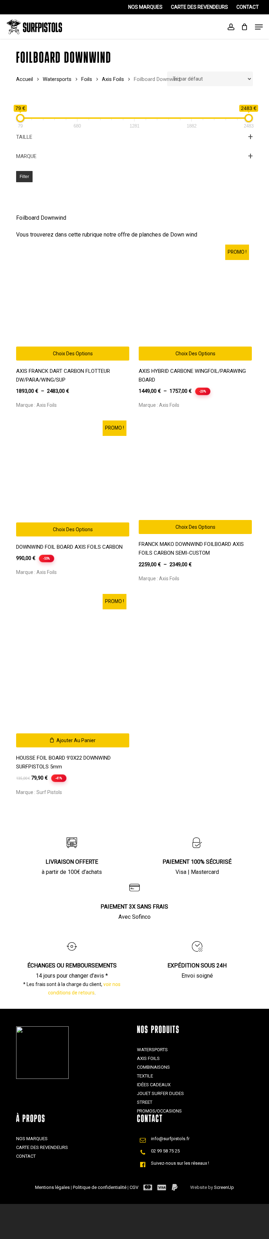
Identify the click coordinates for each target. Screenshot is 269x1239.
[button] (72, 740)
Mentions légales (53, 1187)
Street (144, 1102)
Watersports (57, 79)
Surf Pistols (49, 792)
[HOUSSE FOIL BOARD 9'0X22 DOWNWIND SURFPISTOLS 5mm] (72, 672)
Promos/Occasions (159, 1111)
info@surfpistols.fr (170, 1138)
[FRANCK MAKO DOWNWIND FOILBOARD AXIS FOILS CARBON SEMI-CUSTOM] (195, 478)
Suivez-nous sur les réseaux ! (180, 1163)
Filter (24, 176)
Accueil (24, 79)
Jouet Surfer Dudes (160, 1093)
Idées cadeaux (154, 1084)
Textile (145, 1076)
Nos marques (32, 1138)
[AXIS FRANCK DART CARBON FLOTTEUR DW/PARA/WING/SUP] (72, 304)
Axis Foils (113, 79)
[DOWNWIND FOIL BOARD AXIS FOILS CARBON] (72, 479)
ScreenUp (224, 1187)
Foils (86, 79)
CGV (134, 1187)
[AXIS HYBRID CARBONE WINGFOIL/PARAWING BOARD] (195, 304)
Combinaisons (153, 1067)
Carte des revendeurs (42, 1147)
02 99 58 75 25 (165, 1151)
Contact (26, 1156)
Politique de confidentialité (100, 1187)
